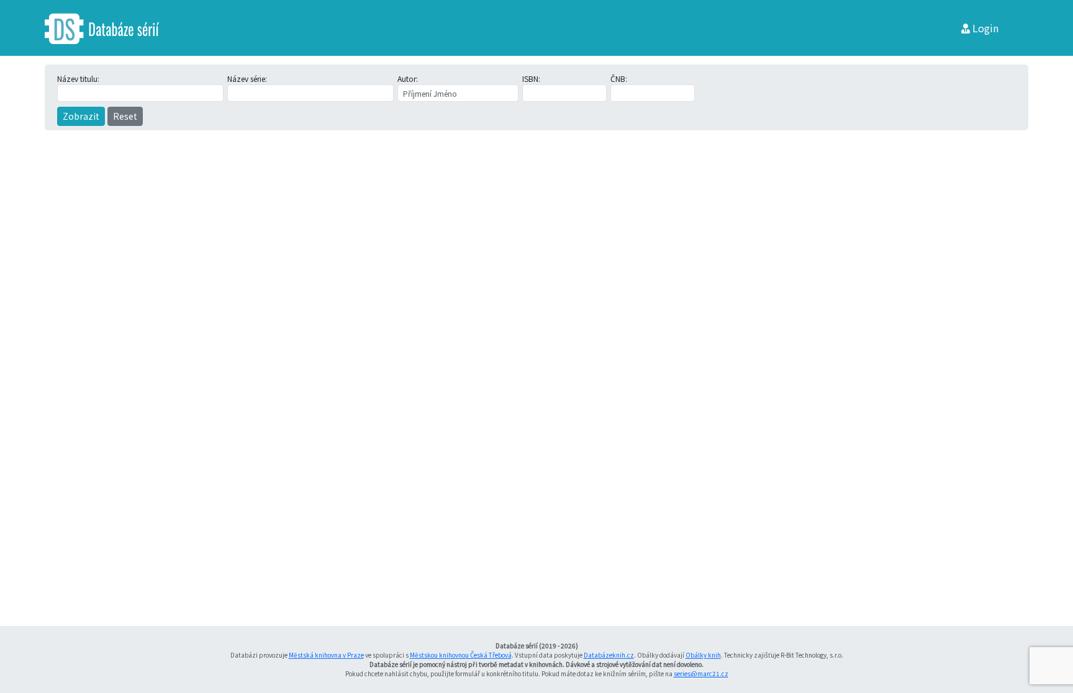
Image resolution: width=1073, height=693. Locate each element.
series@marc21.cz (701, 673)
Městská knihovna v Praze (326, 654)
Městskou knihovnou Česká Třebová (461, 654)
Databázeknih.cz (609, 654)
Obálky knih (703, 654)
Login (984, 27)
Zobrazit (81, 116)
